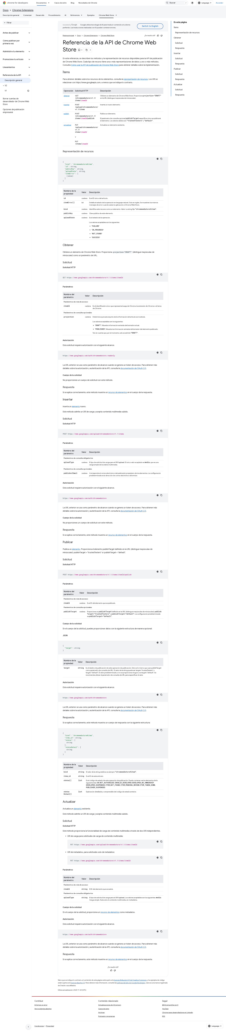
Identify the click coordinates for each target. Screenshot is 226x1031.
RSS (163, 1016)
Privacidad (50, 1026)
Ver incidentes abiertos (42, 1009)
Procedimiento (54, 15)
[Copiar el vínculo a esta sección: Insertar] (75, 399)
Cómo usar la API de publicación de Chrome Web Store (95, 65)
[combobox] (176, 3)
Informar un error (40, 1005)
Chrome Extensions (22, 10)
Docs (5, 10)
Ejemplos (91, 15)
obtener (67, 96)
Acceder (219, 3)
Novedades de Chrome (88, 3)
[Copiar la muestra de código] (161, 159)
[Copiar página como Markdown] (87, 50)
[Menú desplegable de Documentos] (49, 2)
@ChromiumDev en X (170, 1005)
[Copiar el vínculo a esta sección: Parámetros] (75, 286)
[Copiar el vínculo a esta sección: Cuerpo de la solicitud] (84, 375)
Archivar (101, 1012)
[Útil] (158, 35)
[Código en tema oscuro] (157, 159)
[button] (14, 32)
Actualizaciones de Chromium (109, 1005)
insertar (66, 105)
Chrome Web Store (106, 15)
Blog (72, 3)
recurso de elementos (117, 392)
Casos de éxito (60, 3)
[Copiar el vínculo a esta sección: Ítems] (72, 72)
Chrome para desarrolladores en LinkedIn (177, 1012)
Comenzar (27, 15)
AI (65, 15)
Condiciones (39, 1026)
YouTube (165, 1009)
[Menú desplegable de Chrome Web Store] (117, 15)
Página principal (68, 36)
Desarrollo (40, 15)
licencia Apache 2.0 (78, 983)
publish (66, 114)
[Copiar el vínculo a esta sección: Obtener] (76, 245)
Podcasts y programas (106, 1016)
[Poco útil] (161, 35)
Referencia (75, 15)
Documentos (41, 3)
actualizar (67, 125)
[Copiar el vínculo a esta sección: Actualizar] (78, 802)
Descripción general (11, 15)
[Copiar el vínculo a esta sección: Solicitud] (74, 262)
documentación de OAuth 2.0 (133, 368)
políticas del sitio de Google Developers (131, 983)
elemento (76, 406)
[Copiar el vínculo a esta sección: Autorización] (76, 340)
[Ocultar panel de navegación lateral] (28, 1026)
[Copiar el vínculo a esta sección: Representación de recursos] (96, 151)
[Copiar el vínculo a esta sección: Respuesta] (76, 387)
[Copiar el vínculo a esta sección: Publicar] (75, 542)
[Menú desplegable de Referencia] (82, 15)
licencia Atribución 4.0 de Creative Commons (130, 980)
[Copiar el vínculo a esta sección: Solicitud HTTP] (78, 267)
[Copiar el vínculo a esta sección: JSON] (70, 635)
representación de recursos (136, 79)
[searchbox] (16, 23)
